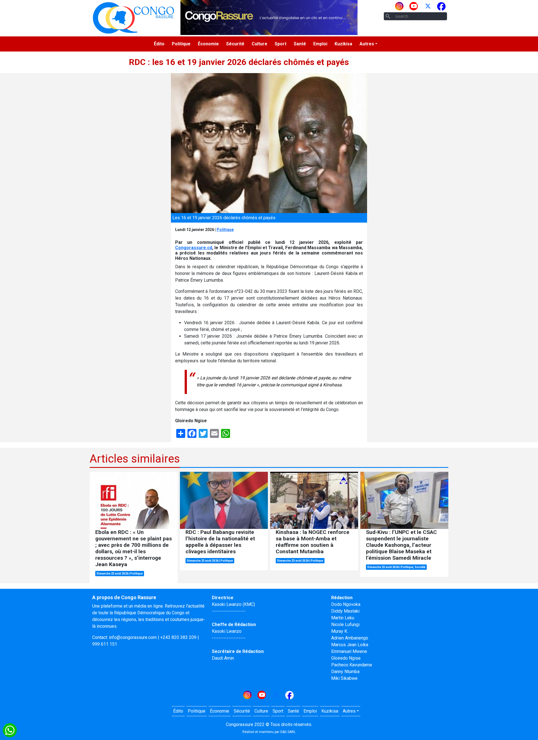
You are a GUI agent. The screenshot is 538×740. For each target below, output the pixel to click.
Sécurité (235, 43)
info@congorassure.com (133, 637)
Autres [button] (367, 43)
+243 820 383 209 (178, 637)
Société (420, 567)
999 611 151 (104, 644)
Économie (208, 43)
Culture (259, 43)
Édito (159, 43)
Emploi (320, 43)
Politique (181, 43)
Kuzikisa (343, 43)
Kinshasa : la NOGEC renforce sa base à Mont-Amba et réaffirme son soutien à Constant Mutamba (312, 542)
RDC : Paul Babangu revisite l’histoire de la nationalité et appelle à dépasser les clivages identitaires (220, 542)
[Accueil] (133, 17)
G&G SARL (288, 732)
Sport (280, 43)
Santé (300, 43)
